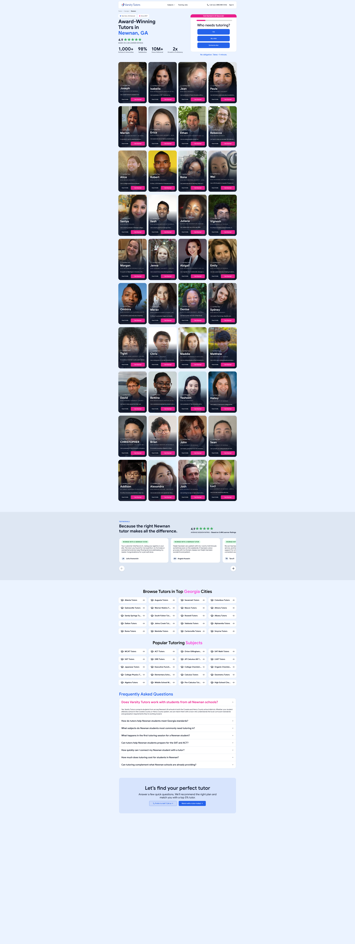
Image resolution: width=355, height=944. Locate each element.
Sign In (231, 5)
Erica (153, 132)
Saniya (124, 221)
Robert (154, 177)
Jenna (154, 265)
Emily (213, 265)
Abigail (185, 265)
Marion (125, 133)
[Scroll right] (233, 568)
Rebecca (216, 133)
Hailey (214, 398)
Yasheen (185, 397)
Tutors (120, 11)
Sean (213, 442)
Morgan (125, 265)
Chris (153, 354)
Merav (154, 309)
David (124, 397)
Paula (213, 88)
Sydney (215, 309)
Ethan (184, 133)
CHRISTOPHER (129, 442)
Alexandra (157, 486)
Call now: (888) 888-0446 (218, 5)
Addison (125, 486)
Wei (212, 176)
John (183, 442)
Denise (184, 309)
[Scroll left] (122, 568)
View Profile (125, 99)
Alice (123, 177)
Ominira (125, 309)
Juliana (185, 221)
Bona (183, 177)
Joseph (125, 88)
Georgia (126, 11)
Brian (153, 442)
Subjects (170, 5)
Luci (213, 486)
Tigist (123, 353)
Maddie (185, 354)
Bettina (155, 397)
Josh (183, 486)
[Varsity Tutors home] (130, 4)
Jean (183, 88)
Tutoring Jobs (183, 5)
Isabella (155, 88)
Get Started (137, 99)
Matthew (216, 354)
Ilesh (153, 221)
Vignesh (215, 221)
